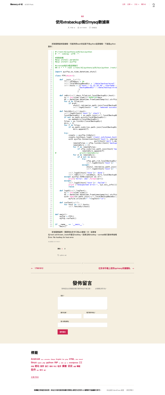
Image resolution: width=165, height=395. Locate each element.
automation (47, 359)
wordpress (73, 362)
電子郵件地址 (90, 312)
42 (74, 28)
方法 (135, 4)
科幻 (55, 366)
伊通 (32, 366)
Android (35, 358)
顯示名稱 (64, 312)
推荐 (42, 366)
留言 (62, 295)
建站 (37, 366)
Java (76, 359)
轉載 (78, 366)
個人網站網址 (65, 321)
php (44, 363)
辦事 (38, 370)
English (58, 359)
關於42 (143, 4)
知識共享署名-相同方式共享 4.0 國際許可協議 (78, 390)
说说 (70, 366)
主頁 (123, 4)
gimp (66, 359)
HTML (72, 359)
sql (65, 255)
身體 (74, 366)
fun (63, 359)
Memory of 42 (16, 4)
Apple (42, 359)
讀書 (64, 366)
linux (34, 362)
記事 (128, 4)
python (62, 255)
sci (59, 363)
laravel (81, 359)
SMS (62, 363)
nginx (40, 363)
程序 (82, 16)
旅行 (46, 366)
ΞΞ (80, 362)
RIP (56, 362)
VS (67, 363)
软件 (33, 369)
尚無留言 (94, 28)
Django (53, 359)
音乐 (41, 370)
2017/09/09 (83, 28)
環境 (51, 366)
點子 (45, 370)
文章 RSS (35, 377)
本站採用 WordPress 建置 (115, 390)
